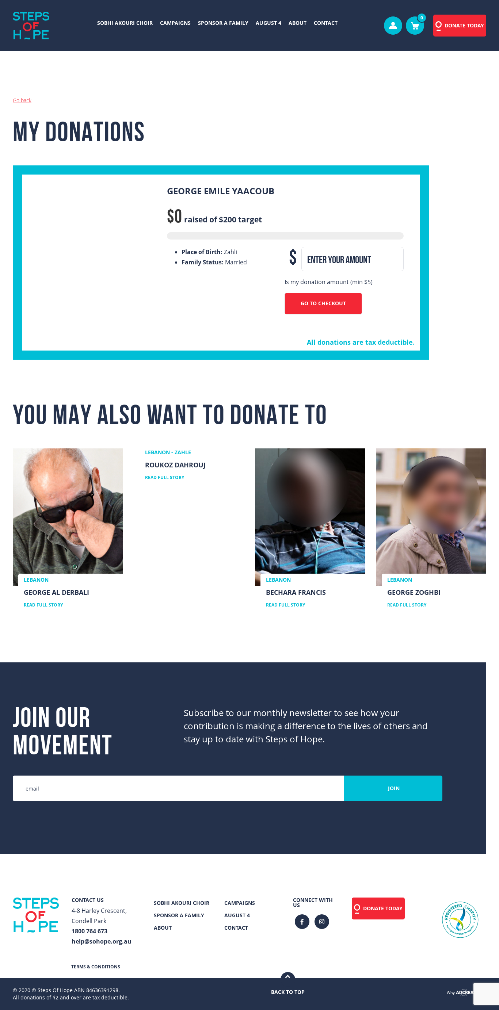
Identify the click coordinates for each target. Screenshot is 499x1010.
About (297, 22)
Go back (22, 100)
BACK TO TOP (288, 991)
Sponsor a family (223, 22)
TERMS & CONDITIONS (95, 967)
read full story (43, 605)
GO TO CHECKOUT (323, 303)
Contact (326, 22)
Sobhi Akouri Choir (125, 22)
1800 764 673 (89, 931)
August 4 (268, 22)
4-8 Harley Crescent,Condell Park (99, 916)
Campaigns (175, 22)
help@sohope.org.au (102, 941)
